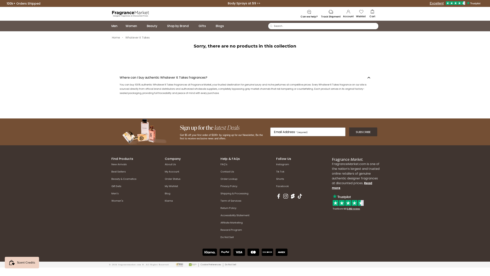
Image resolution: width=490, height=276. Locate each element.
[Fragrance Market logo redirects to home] (130, 13)
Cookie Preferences (210, 264)
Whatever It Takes (137, 37)
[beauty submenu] (161, 26)
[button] (372, 14)
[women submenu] (140, 26)
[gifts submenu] (209, 26)
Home (116, 37)
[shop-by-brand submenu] (192, 26)
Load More (245, 61)
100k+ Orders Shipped (23, 3)
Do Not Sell (230, 264)
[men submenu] (121, 26)
